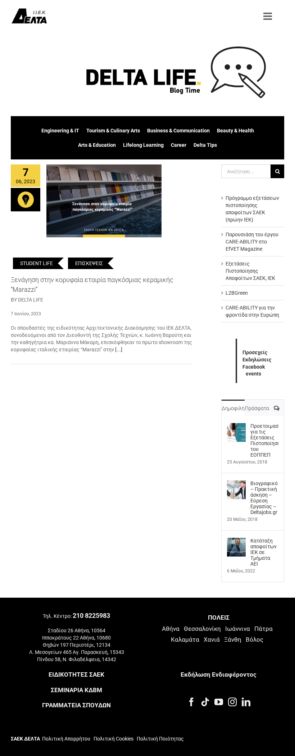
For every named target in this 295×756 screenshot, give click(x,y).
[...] (118, 349)
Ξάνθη (232, 639)
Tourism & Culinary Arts (113, 130)
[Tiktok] (205, 702)
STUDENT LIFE (36, 263)
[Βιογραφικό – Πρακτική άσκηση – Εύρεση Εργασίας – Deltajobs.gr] (236, 484)
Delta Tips (205, 145)
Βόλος (254, 639)
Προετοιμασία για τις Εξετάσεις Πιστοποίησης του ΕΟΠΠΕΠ (264, 440)
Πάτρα (263, 628)
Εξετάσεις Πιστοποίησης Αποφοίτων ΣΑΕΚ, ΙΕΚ (250, 271)
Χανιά (212, 639)
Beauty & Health (235, 130)
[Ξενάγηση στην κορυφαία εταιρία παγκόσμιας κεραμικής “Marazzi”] (104, 200)
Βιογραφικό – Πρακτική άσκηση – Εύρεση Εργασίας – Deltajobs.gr (264, 497)
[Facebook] (191, 702)
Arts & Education (97, 145)
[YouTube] (218, 702)
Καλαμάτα (185, 639)
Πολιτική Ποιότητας (160, 739)
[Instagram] (232, 702)
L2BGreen (237, 293)
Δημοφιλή (233, 408)
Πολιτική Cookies (113, 739)
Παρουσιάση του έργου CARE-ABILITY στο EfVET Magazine (252, 242)
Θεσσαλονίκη (202, 628)
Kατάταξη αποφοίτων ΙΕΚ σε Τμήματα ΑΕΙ (263, 552)
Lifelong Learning (143, 145)
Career (178, 145)
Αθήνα (171, 628)
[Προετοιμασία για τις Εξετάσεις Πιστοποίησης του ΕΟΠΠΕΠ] (236, 427)
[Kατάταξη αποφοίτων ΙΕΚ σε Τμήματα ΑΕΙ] (236, 541)
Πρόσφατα (257, 408)
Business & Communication (178, 130)
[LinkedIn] (246, 702)
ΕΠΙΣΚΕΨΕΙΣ (89, 263)
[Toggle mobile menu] (268, 16)
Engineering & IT (60, 130)
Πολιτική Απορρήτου (66, 739)
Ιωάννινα (237, 628)
